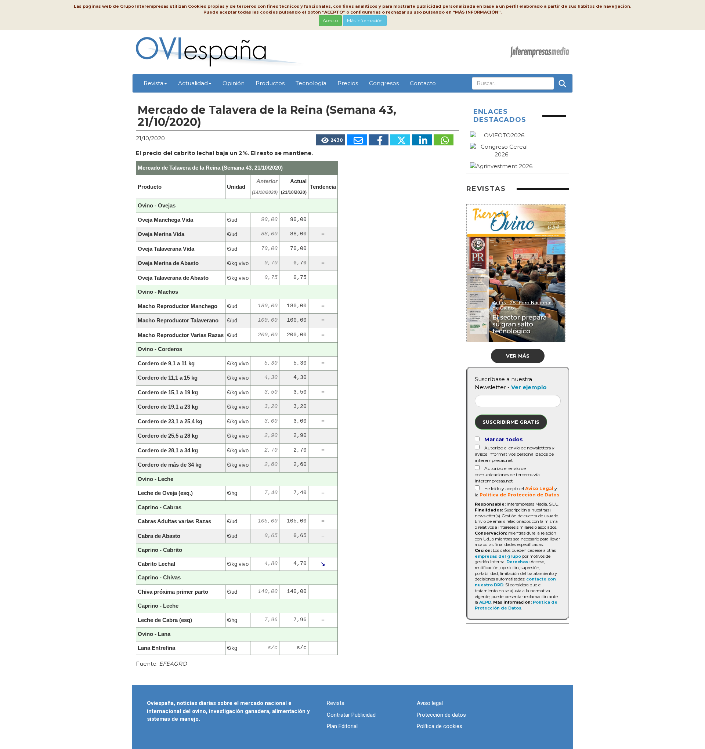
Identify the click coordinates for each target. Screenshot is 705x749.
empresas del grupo (498, 556)
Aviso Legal (539, 488)
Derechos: (517, 561)
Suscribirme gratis (510, 422)
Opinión (234, 83)
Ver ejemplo (529, 387)
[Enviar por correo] (357, 139)
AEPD (485, 602)
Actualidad (193, 83)
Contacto (423, 83)
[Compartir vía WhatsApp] (443, 139)
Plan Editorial (342, 726)
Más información (365, 20)
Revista (153, 83)
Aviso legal (430, 703)
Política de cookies (439, 726)
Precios (347, 83)
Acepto (330, 20)
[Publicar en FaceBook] (378, 139)
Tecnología (311, 83)
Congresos (384, 83)
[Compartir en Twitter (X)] (400, 139)
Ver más (517, 356)
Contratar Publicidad (351, 715)
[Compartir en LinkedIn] (422, 139)
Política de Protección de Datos (519, 494)
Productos (270, 83)
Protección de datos (441, 715)
